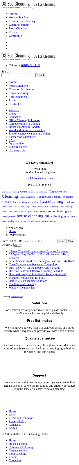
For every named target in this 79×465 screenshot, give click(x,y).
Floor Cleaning (18, 28)
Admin (13, 427)
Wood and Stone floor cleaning (27, 130)
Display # (7, 244)
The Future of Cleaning (22, 284)
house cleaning (30, 215)
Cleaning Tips (17, 150)
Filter (61, 241)
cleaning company (27, 197)
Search (5, 71)
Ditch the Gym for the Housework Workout (34, 267)
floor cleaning (51, 206)
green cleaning (57, 211)
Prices (13, 32)
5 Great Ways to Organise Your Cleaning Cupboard (39, 251)
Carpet (23, 191)
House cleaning (18, 17)
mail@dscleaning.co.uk (39, 178)
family (40, 207)
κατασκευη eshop (17, 297)
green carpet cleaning (37, 211)
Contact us (15, 35)
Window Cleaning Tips (22, 287)
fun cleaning (14, 211)
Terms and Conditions (21, 418)
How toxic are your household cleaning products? (38, 274)
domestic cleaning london (26, 202)
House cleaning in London (24, 126)
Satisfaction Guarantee (22, 136)
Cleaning (10, 196)
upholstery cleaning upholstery (44, 221)
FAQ (12, 140)
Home (13, 13)
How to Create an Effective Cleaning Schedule (36, 271)
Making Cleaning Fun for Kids (27, 277)
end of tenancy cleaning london (22, 207)
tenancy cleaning (22, 221)
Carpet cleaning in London (24, 123)
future (23, 211)
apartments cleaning (10, 192)
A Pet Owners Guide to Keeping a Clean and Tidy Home (42, 261)
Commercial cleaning (22, 21)
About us (14, 110)
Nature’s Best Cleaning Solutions (28, 280)
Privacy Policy (17, 421)
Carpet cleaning (19, 24)
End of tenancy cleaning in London (29, 133)
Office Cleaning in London (24, 120)
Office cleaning (54, 216)
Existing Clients (18, 146)
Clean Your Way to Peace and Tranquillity (33, 264)
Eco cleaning (51, 201)
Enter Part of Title (12, 241)
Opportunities (17, 143)
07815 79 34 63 (30, 65)
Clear (70, 241)
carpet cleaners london (37, 192)
